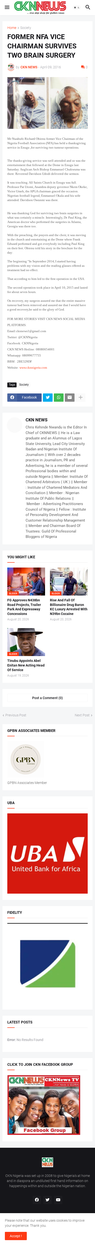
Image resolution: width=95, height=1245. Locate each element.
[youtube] (58, 1200)
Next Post (82, 715)
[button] (6, 7)
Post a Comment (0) (47, 698)
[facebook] (37, 1200)
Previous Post (15, 715)
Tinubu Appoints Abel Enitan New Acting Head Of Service (26, 665)
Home (11, 28)
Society (25, 28)
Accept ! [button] (16, 1236)
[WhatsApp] (59, 397)
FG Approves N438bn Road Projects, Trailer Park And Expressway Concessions (24, 607)
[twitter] (47, 1200)
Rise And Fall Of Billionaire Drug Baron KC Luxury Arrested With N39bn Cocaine (68, 607)
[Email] (70, 397)
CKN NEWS (37, 419)
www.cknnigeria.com (33, 367)
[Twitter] (48, 397)
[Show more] (81, 397)
